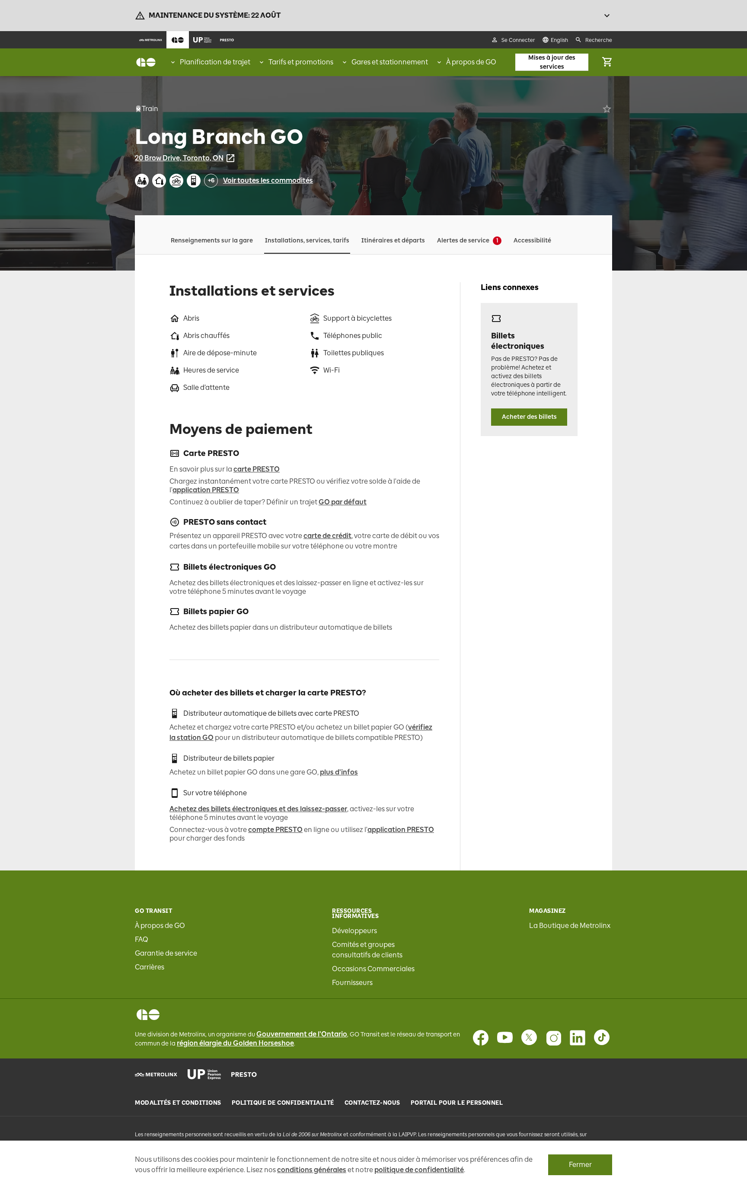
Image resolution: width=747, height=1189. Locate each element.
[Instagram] (553, 1038)
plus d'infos (339, 772)
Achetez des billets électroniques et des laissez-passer (258, 809)
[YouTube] (505, 1038)
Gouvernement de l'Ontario (301, 1034)
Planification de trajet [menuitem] (215, 62)
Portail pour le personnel (457, 1103)
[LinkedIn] (577, 1038)
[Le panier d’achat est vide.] (607, 62)
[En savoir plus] (607, 15)
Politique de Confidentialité (283, 1103)
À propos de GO (160, 925)
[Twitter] (529, 1038)
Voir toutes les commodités (268, 180)
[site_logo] (146, 62)
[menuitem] (150, 39)
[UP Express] (204, 1074)
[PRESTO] (244, 1074)
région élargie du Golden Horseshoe (235, 1043)
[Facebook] (480, 1038)
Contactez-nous (372, 1103)
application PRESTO (205, 490)
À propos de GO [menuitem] (471, 62)
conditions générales (311, 1170)
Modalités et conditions (178, 1103)
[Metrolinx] (156, 1074)
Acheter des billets (529, 417)
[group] (209, 62)
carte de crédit (327, 536)
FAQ (141, 939)
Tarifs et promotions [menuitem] (300, 62)
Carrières (149, 967)
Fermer (580, 1164)
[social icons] (148, 1014)
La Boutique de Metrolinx (569, 925)
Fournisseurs (352, 983)
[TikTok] (601, 1038)
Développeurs (354, 931)
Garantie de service (166, 953)
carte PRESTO (256, 469)
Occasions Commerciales (373, 969)
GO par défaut (343, 502)
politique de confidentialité (419, 1170)
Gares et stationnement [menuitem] (389, 62)
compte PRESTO (275, 830)
